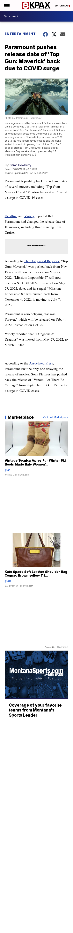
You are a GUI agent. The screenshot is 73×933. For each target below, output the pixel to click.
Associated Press (41, 363)
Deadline (11, 215)
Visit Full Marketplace (55, 417)
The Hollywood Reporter (41, 261)
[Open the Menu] (6, 5)
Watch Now (62, 6)
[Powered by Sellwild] (62, 647)
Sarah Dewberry (20, 165)
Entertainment (20, 34)
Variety (29, 215)
